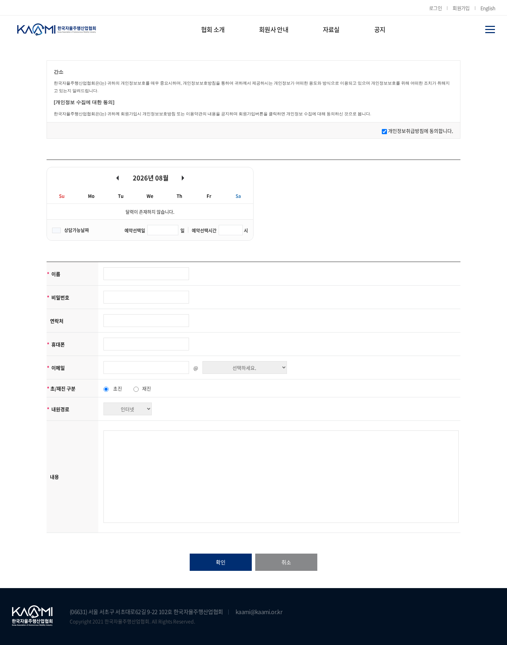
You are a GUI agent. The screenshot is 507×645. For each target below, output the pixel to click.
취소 (286, 562)
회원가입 (461, 7)
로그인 (435, 7)
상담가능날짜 (76, 230)
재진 (146, 388)
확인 (221, 562)
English (487, 7)
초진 (117, 388)
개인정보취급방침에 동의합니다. (420, 130)
